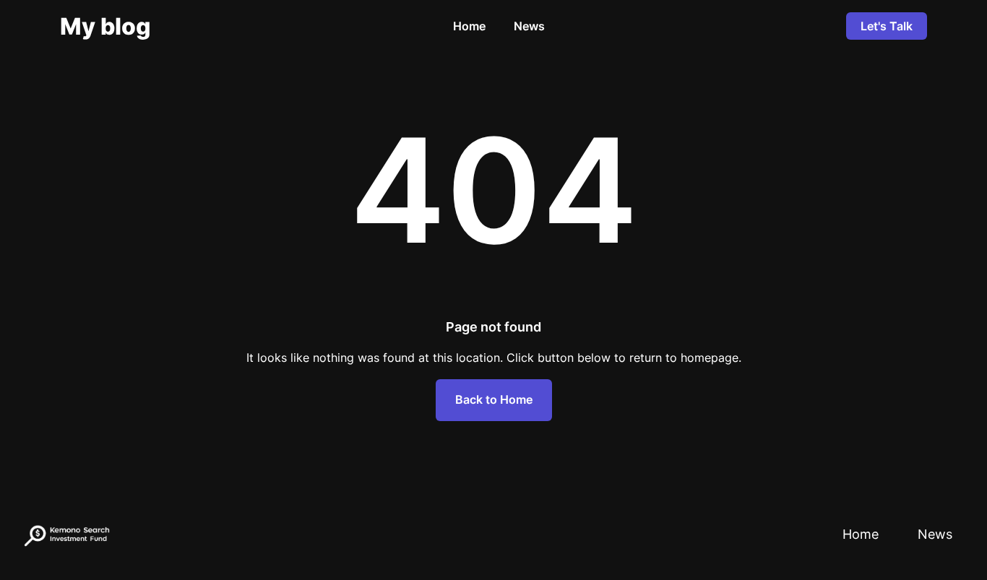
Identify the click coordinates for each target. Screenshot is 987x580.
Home (469, 26)
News (529, 26)
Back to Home (494, 399)
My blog (105, 26)
